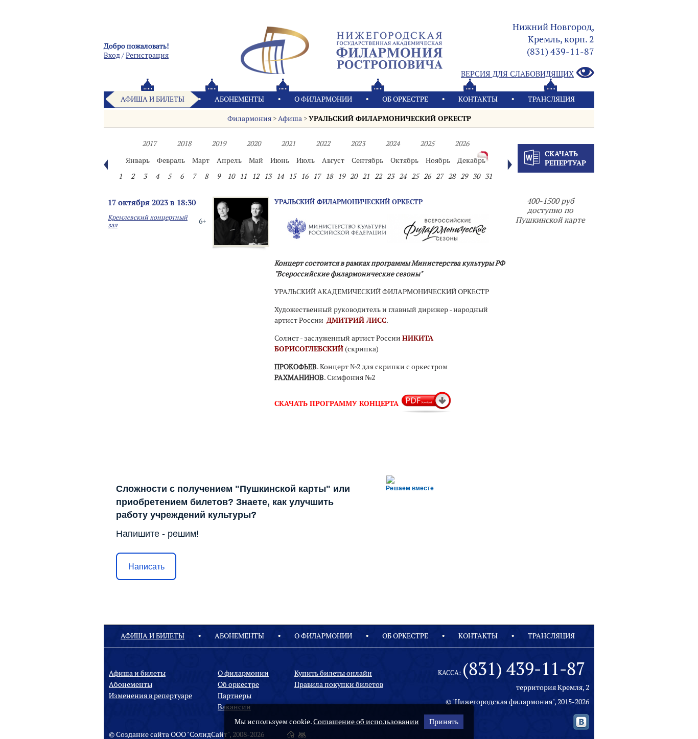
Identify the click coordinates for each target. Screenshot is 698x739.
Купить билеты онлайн (333, 673)
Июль (305, 160)
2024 (392, 143)
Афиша (290, 118)
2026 (462, 143)
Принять (443, 721)
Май (256, 160)
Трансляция (551, 99)
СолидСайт (208, 734)
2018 (184, 143)
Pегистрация (147, 55)
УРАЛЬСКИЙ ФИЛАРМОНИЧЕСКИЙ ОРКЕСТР (390, 118)
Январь (138, 160)
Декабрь (471, 160)
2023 (358, 143)
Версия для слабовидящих (517, 74)
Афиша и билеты (152, 99)
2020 (253, 143)
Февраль (171, 160)
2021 (288, 143)
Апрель (229, 160)
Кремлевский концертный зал (148, 221)
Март (201, 160)
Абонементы (239, 99)
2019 (219, 143)
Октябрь (404, 160)
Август (333, 160)
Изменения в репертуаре (150, 695)
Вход (112, 55)
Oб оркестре (405, 99)
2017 (149, 143)
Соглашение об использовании (366, 721)
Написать (146, 566)
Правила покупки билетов (338, 684)
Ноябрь (438, 160)
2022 (323, 143)
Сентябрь (367, 160)
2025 (427, 143)
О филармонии (323, 99)
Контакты (478, 99)
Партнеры (234, 695)
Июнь (279, 160)
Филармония (249, 118)
